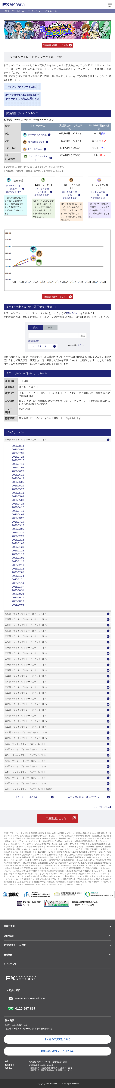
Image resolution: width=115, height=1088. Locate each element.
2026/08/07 (18, 449)
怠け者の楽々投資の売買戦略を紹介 (69, 195)
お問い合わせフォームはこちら (57, 1051)
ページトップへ (101, 807)
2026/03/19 (18, 521)
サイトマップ (10, 964)
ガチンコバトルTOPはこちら (83, 797)
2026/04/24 (18, 503)
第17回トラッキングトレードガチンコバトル (26, 698)
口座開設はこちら (56, 818)
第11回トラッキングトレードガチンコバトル (26, 732)
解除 (50, 327)
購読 (35, 327)
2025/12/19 (18, 565)
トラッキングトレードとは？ (22, 86)
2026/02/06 (18, 543)
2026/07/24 (18, 456)
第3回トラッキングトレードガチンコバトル (25, 777)
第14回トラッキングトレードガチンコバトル (26, 715)
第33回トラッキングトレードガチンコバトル (26, 439)
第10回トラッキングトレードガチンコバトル (26, 738)
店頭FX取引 (9, 926)
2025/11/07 (18, 586)
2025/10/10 (18, 601)
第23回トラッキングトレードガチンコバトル (26, 664)
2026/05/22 (18, 489)
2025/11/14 (18, 583)
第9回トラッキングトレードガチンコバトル (25, 744)
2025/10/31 (18, 590)
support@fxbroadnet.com (30, 998)
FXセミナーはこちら (27, 797)
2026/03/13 (18, 525)
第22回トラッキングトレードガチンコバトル (26, 670)
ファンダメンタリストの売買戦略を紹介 (41, 192)
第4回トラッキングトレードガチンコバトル (25, 772)
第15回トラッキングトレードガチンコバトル (26, 710)
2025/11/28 (18, 576)
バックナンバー (40, 346)
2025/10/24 (18, 594)
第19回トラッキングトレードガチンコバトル (26, 687)
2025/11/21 (18, 579)
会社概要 (8, 954)
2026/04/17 (18, 507)
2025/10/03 (18, 604)
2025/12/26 (18, 561)
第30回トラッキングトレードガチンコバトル (26, 625)
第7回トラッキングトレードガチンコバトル (25, 755)
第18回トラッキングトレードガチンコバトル (26, 693)
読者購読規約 (33, 341)
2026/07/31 (18, 453)
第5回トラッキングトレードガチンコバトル (25, 766)
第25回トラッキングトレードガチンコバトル (26, 653)
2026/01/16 (18, 554)
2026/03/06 (18, 529)
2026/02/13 (18, 540)
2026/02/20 (18, 536)
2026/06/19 (18, 475)
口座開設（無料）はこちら (55, 45)
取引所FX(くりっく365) (15, 945)
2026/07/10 (18, 464)
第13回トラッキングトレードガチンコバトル (26, 721)
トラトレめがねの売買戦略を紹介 (97, 195)
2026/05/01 (18, 500)
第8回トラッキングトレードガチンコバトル (25, 749)
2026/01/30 (18, 547)
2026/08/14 (18, 446)
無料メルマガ (73, 313)
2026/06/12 (18, 478)
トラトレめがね (35, 149)
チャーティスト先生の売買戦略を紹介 (13, 188)
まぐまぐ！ (82, 345)
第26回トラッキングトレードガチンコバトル (26, 647)
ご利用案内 (9, 936)
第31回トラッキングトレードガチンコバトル (26, 619)
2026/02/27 (18, 532)
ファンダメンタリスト (37, 158)
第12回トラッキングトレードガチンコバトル (26, 727)
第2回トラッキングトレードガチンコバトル (25, 783)
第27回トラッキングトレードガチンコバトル (26, 642)
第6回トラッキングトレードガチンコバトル (25, 760)
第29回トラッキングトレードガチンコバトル (26, 631)
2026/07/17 (18, 460)
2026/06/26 (18, 471)
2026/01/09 (18, 558)
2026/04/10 (18, 511)
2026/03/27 (18, 518)
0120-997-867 (25, 1008)
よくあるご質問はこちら (57, 1039)
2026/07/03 (18, 467)
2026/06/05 (18, 482)
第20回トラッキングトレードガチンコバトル (26, 681)
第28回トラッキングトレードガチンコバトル (26, 636)
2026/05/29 (18, 485)
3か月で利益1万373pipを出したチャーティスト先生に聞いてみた (22, 98)
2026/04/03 (18, 514)
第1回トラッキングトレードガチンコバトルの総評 (28, 789)
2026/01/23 (18, 550)
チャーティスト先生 (37, 134)
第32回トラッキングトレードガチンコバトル (26, 614)
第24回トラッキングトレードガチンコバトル (26, 659)
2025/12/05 (18, 572)
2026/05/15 (18, 493)
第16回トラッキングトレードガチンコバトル (26, 704)
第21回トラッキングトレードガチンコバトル (26, 676)
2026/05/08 (18, 496)
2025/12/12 (18, 568)
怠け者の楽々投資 (36, 142)
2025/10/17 (18, 597)
